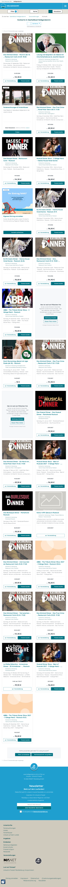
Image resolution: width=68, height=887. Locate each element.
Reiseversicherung (29, 881)
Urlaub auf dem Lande (11, 835)
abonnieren (34, 808)
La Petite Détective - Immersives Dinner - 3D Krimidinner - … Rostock (16, 665)
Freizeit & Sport (8, 849)
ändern (28, 128)
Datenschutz (35, 878)
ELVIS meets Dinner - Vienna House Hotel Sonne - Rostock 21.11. (50, 211)
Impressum (24, 878)
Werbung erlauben (50, 318)
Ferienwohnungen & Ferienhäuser (15, 107)
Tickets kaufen (25, 81)
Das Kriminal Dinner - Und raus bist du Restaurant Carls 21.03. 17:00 (16, 563)
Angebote (6, 838)
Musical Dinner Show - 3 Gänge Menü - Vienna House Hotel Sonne (50, 159)
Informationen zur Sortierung (34, 26)
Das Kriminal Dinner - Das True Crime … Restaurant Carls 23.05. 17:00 (50, 614)
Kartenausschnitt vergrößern (43, 754)
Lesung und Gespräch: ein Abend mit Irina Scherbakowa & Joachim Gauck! (50, 56)
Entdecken (7, 842)
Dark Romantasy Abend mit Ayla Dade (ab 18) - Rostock (15, 362)
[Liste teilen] (29, 23)
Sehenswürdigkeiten (10, 845)
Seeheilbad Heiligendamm (18, 16)
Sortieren (35, 23)
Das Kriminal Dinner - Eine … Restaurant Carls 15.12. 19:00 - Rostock (48, 261)
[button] (13, 6)
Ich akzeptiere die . (35, 811)
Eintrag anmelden (12, 878)
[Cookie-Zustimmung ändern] (3, 882)
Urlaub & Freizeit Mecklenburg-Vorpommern (18, 870)
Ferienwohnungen (9, 828)
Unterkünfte (7, 825)
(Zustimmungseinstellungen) (51, 878)
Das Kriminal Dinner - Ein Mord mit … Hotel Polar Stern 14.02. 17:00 (16, 463)
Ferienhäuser (7, 833)
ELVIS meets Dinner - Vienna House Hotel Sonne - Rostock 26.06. (16, 260)
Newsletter (42, 881)
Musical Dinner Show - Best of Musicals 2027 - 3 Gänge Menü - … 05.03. (49, 464)
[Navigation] (65, 6)
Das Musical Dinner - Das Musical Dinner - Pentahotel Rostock (49, 413)
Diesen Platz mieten (51, 321)
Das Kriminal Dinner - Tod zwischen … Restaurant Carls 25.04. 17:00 (17, 614)
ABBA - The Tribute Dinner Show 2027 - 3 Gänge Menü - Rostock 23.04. (50, 563)
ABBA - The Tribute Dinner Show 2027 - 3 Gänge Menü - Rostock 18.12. (17, 716)
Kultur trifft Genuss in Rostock (48, 513)
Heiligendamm (18, 1)
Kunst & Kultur (8, 847)
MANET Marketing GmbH (36, 779)
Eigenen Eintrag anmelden (13, 216)
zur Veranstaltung (10, 81)
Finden (17, 132)
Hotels (5, 830)
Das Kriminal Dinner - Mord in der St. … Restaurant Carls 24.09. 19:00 (16, 56)
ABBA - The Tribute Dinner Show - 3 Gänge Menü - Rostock (16, 311)
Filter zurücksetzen (24, 754)
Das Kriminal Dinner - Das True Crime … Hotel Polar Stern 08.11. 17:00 (50, 108)
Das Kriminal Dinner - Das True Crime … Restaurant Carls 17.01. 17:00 (50, 362)
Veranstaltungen (34, 16)
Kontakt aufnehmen (17, 232)
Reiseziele (6, 852)
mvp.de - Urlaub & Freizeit (34, 776)
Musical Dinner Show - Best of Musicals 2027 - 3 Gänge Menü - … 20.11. (49, 666)
